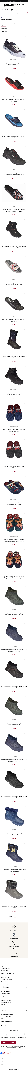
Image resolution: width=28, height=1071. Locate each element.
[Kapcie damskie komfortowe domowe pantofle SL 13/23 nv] (14, 413)
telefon (3, 1053)
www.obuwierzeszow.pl (2, 1061)
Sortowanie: (4, 28)
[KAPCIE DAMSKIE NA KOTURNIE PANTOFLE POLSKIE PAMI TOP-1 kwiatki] (14, 193)
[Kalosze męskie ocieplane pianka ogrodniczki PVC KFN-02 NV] (14, 816)
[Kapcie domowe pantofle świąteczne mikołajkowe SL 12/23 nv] (14, 486)
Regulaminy (4, 966)
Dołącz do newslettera (9, 1042)
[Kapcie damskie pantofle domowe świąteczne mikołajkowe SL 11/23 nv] (14, 559)
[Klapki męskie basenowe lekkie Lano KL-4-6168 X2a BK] (14, 83)
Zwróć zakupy (4, 984)
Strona (10, 916)
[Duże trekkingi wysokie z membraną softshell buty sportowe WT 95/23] (14, 376)
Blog (2, 1007)
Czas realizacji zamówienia (8, 982)
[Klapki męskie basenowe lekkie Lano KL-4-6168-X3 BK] (14, 303)
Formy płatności (5, 977)
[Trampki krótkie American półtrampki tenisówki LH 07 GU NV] (14, 46)
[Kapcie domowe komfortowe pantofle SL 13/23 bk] (14, 449)
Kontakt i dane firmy (6, 1000)
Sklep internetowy (12, 1069)
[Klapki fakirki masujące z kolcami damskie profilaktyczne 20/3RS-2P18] (14, 266)
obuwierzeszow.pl (1, 17)
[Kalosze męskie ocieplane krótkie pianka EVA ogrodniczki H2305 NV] (14, 743)
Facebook (3, 1028)
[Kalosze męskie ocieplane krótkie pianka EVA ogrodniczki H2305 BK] (14, 779)
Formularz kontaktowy (6, 1002)
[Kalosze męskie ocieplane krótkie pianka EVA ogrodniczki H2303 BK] (14, 669)
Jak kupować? (4, 970)
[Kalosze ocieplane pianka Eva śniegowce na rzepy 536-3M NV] (14, 853)
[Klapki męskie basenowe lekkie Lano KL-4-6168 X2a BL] (14, 119)
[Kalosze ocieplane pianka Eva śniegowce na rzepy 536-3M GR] (14, 889)
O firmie (3, 1005)
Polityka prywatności (6, 968)
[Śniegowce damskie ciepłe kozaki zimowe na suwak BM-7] (14, 339)
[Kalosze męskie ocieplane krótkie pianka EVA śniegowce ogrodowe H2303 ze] (14, 596)
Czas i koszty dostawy (6, 979)
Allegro (3, 1026)
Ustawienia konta (5, 993)
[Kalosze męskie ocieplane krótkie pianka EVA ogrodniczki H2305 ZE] (14, 706)
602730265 (7, 10)
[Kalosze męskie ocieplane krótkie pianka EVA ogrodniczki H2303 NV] (14, 633)
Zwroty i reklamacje (6, 1016)
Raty (2, 1018)
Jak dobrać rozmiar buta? (7, 1014)
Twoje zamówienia (5, 991)
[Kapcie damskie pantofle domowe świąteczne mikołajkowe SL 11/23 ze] (14, 523)
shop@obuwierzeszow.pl (20, 10)
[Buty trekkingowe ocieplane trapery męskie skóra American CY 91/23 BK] (14, 229)
